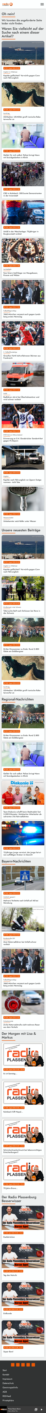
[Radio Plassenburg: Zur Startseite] (20, 4)
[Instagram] (23, 1364)
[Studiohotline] (33, 1364)
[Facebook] (18, 1364)
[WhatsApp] (12, 1364)
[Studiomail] (28, 1364)
